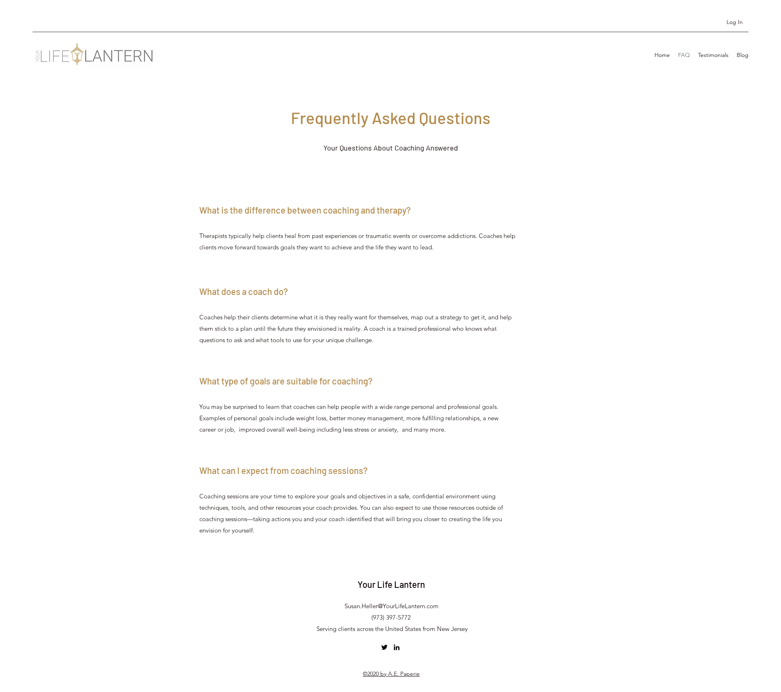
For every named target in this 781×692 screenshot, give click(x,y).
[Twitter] (384, 647)
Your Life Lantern (391, 584)
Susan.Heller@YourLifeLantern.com (391, 606)
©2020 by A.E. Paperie (391, 673)
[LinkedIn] (397, 647)
